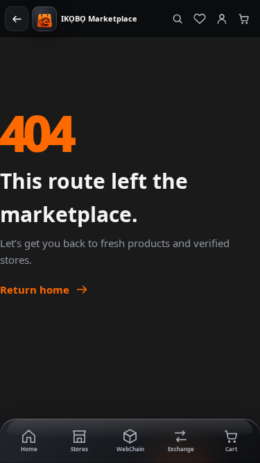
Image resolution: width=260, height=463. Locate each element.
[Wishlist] (200, 18)
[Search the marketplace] (177, 18)
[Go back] (16, 18)
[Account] (222, 18)
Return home (34, 289)
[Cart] (244, 18)
